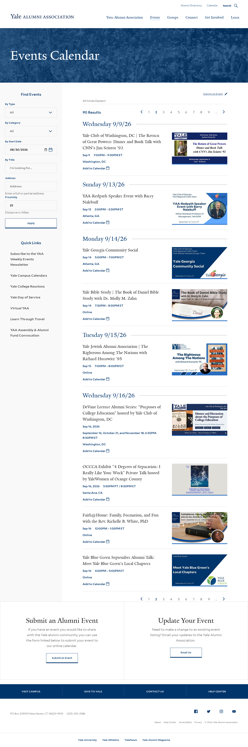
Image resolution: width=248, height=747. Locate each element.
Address (10, 178)
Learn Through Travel (27, 319)
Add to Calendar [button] (94, 168)
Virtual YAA (19, 308)
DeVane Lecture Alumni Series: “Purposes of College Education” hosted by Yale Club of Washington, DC (122, 413)
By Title (10, 159)
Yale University (87, 739)
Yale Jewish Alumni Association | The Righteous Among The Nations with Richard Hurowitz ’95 (115, 352)
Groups (172, 17)
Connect (192, 17)
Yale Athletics (110, 739)
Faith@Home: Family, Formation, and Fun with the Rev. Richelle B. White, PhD (120, 518)
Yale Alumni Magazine (156, 739)
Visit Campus (31, 691)
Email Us (186, 652)
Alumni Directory (191, 5)
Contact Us (155, 691)
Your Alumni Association (124, 17)
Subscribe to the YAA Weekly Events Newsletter (27, 259)
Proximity (11, 197)
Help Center (170, 722)
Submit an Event (213, 93)
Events (155, 17)
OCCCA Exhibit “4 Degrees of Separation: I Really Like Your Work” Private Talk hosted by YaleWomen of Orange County (121, 473)
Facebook (196, 711)
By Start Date (13, 141)
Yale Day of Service (25, 297)
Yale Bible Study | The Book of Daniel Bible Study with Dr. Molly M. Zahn (121, 295)
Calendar (212, 5)
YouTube (234, 711)
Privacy (198, 722)
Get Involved (214, 17)
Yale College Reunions (27, 286)
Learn (235, 17)
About (158, 722)
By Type (10, 104)
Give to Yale (93, 691)
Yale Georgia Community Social (110, 250)
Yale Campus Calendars (28, 275)
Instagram (221, 711)
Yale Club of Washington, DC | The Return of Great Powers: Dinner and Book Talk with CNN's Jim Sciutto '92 (122, 141)
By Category (12, 122)
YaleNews (131, 739)
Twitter (208, 711)
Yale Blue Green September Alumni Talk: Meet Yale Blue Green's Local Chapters (119, 560)
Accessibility (185, 722)
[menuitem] (196, 711)
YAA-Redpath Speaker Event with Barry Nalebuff (118, 199)
